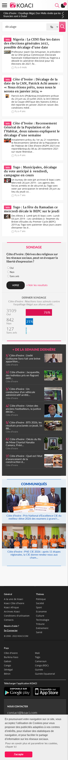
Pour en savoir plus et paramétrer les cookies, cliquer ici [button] (31, 745)
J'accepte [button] (18, 754)
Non (12, 272)
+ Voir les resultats (37, 285)
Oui (12, 267)
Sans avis (14, 276)
